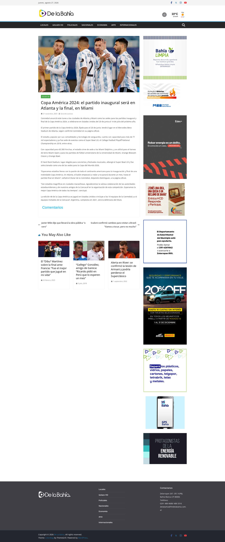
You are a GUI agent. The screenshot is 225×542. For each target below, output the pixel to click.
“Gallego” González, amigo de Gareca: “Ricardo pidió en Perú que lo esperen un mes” (88, 271)
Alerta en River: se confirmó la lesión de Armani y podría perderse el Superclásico (123, 269)
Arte (113, 25)
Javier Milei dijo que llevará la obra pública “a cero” (63, 224)
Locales (44, 25)
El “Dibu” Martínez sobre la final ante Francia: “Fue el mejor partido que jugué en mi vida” (54, 268)
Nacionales (87, 25)
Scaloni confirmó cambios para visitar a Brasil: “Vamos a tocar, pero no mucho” (113, 224)
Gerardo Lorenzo (67, 114)
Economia (102, 25)
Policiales (72, 25)
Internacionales (128, 25)
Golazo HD (57, 25)
